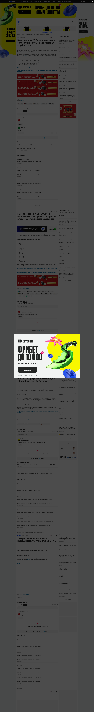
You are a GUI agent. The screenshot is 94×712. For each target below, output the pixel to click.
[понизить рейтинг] (56, 138)
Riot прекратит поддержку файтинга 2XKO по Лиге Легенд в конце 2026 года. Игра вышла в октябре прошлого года (67, 40)
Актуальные (30, 116)
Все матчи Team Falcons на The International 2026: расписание (29, 522)
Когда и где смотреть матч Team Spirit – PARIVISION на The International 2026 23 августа (34, 505)
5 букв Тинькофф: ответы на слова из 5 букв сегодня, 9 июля (29, 176)
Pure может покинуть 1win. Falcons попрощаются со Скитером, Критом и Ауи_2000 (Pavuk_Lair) (66, 425)
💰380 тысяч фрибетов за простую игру (67, 439)
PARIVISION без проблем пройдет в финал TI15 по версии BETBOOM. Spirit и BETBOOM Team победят (67, 268)
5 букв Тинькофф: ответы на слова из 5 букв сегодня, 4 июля (29, 193)
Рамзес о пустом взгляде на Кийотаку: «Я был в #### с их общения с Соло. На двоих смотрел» (36, 474)
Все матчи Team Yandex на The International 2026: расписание (29, 500)
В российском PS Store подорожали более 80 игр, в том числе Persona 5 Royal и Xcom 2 (37, 34)
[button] (56, 134)
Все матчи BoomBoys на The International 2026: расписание (28, 513)
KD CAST (22, 426)
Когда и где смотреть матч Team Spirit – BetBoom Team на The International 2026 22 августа (35, 518)
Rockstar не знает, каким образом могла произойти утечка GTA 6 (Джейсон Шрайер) (67, 52)
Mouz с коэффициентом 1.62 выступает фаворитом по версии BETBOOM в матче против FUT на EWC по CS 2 (67, 280)
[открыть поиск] (76, 1)
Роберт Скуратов (24, 133)
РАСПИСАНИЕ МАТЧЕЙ (21, 19)
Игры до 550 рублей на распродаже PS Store (26, 154)
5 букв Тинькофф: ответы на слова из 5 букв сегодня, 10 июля (29, 171)
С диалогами (54, 116)
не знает (29, 565)
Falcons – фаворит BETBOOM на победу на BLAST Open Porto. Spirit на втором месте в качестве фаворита (41, 213)
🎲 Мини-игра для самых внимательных (67, 393)
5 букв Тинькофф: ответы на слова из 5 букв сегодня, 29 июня (29, 198)
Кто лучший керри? (65, 448)
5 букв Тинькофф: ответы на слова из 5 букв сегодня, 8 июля (29, 180)
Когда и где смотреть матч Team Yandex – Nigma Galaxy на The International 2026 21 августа (35, 526)
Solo (22, 394)
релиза (46, 563)
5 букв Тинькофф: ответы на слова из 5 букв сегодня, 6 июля (29, 184)
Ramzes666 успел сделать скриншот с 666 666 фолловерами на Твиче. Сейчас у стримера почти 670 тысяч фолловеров (67, 406)
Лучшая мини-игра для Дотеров (27, 125)
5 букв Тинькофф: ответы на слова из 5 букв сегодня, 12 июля (29, 167)
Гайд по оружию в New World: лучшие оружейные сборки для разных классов (33, 67)
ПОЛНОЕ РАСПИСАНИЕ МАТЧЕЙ (47, 32)
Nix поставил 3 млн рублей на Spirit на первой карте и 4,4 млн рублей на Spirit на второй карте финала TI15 (67, 227)
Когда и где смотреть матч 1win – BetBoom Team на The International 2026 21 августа (33, 531)
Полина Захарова (26, 294)
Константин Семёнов (26, 104)
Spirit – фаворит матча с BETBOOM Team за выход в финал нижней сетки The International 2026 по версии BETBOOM (67, 247)
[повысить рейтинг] (52, 138)
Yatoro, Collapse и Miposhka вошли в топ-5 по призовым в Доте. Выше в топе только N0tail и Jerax (67, 413)
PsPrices (22, 106)
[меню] (17, 1)
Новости (23, 34)
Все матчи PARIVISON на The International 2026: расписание (29, 491)
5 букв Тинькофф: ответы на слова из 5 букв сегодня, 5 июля (29, 189)
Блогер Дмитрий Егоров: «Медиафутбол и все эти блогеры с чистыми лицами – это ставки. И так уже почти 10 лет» (37, 347)
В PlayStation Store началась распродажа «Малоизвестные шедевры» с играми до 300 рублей (35, 149)
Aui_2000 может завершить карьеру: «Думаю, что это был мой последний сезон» (67, 419)
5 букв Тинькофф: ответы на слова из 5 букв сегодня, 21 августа (67, 600)
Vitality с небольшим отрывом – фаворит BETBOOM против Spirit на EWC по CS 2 (67, 274)
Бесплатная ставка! (25, 446)
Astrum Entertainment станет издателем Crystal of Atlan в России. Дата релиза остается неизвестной (67, 90)
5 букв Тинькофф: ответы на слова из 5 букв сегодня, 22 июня (29, 202)
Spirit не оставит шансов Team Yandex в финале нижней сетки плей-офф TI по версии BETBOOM (66, 240)
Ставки (21, 213)
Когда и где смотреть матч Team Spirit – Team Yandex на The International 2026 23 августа (34, 509)
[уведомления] (79, 1)
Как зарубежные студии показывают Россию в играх (28, 571)
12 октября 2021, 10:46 (25, 134)
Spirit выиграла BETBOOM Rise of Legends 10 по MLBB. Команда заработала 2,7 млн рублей (67, 64)
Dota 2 (21, 373)
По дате (19, 116)
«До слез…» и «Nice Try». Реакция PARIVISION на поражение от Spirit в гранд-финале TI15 (67, 399)
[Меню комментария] (56, 134)
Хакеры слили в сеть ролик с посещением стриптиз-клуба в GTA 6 (67, 46)
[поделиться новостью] (57, 37)
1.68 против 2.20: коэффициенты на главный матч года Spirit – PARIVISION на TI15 (67, 233)
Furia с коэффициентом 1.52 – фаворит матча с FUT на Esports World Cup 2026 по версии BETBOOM (67, 261)
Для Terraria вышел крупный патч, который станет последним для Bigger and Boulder (67, 96)
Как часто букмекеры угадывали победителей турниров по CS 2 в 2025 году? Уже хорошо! (36, 278)
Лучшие (25, 116)
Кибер (18, 34)
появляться (29, 563)
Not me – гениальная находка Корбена (25, 420)
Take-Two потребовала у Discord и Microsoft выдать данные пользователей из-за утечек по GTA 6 (67, 83)
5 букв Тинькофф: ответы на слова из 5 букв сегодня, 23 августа (67, 70)
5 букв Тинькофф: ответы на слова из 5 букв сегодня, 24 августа (67, 58)
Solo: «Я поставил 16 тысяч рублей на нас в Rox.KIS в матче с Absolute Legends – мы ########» (36, 470)
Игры (20, 34)
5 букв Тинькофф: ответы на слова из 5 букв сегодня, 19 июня (29, 206)
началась (26, 55)
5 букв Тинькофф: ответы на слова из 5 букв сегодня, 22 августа (67, 76)
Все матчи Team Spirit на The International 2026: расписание (28, 496)
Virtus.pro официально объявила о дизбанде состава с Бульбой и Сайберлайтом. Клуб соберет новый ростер (67, 379)
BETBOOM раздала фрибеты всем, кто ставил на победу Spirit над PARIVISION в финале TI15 (67, 219)
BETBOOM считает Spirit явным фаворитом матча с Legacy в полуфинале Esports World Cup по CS (67, 254)
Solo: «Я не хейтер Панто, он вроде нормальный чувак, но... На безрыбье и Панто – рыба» (34, 479)
